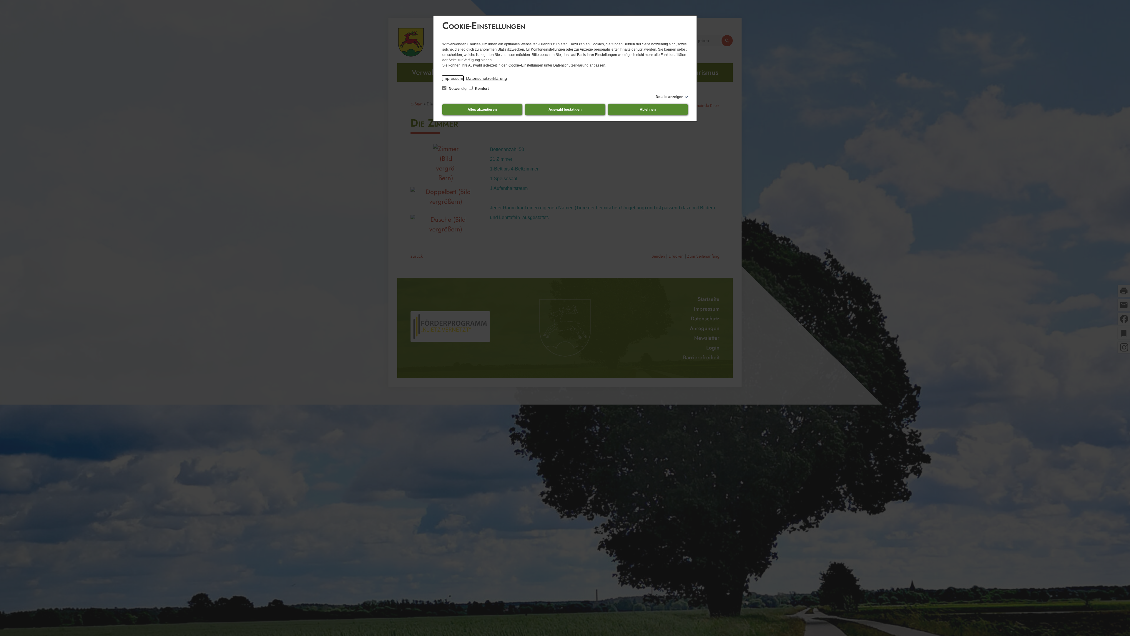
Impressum (452, 78)
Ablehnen (648, 109)
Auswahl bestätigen (565, 109)
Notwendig (457, 89)
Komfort (481, 89)
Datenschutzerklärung (486, 78)
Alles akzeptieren (482, 109)
